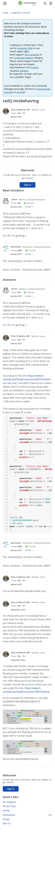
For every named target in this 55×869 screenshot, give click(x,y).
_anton (14, 199)
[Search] (45, 3)
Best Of (6, 823)
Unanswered (27, 814)
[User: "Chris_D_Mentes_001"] (6, 111)
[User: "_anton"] (6, 201)
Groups (6, 819)
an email (20, 92)
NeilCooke (16, 246)
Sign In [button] (27, 184)
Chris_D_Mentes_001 (20, 109)
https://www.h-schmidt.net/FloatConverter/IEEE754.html (26, 377)
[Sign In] (50, 3)
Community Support (23, 57)
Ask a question (32, 54)
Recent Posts (9, 806)
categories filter (25, 48)
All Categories (9, 801)
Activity (6, 810)
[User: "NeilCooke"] (6, 248)
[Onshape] (27, 3)
